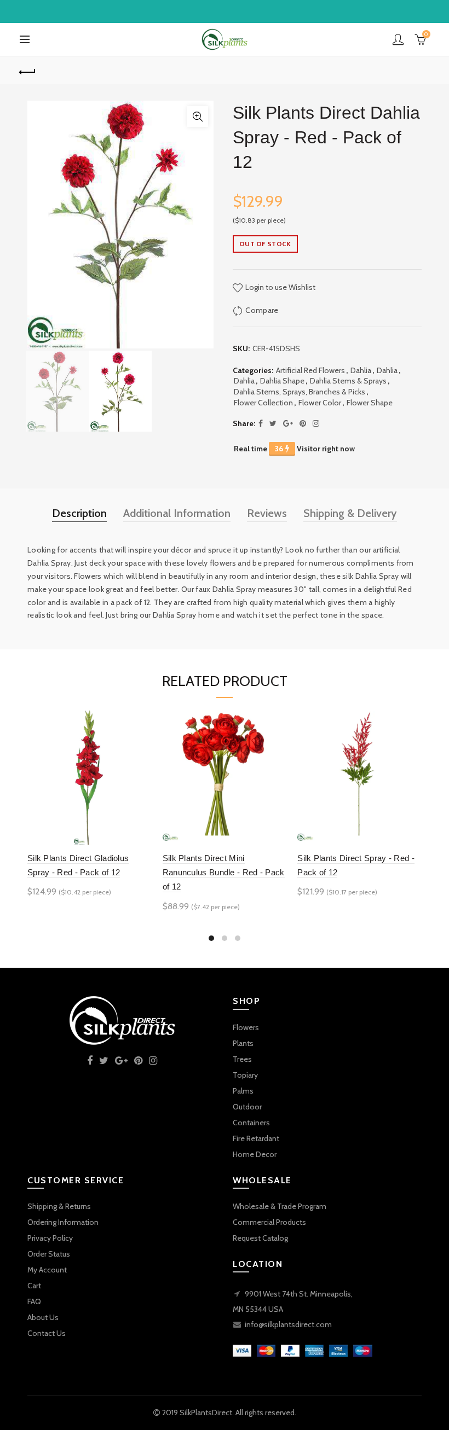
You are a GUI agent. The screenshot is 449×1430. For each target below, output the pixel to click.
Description (79, 513)
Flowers (246, 1027)
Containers (251, 1122)
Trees (242, 1059)
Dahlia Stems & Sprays (348, 381)
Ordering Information (63, 1222)
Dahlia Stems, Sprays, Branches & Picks (299, 392)
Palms (243, 1091)
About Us (43, 1317)
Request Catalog (260, 1238)
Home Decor (255, 1154)
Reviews (267, 513)
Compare (261, 310)
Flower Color (319, 403)
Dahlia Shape (282, 381)
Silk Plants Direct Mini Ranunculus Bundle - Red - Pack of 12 (224, 872)
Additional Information (177, 513)
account (398, 39)
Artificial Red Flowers (310, 370)
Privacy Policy (50, 1238)
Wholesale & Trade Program (279, 1206)
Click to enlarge (197, 116)
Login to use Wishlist (279, 287)
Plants (243, 1043)
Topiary (245, 1075)
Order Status (48, 1254)
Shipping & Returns (59, 1206)
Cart (34, 1286)
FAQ (34, 1301)
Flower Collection (263, 403)
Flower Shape (370, 403)
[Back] (28, 71)
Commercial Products (269, 1222)
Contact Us (46, 1333)
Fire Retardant (256, 1138)
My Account (47, 1270)
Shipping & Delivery (350, 513)
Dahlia (360, 370)
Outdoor (247, 1107)
